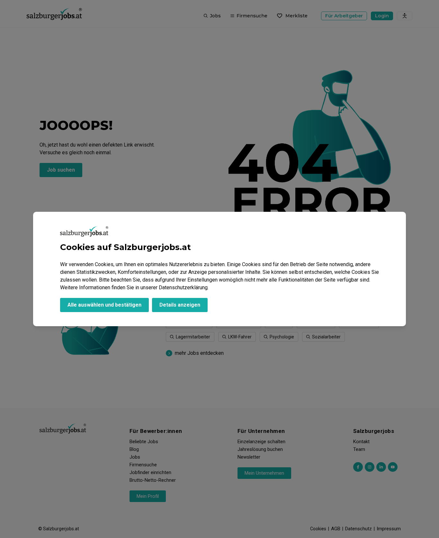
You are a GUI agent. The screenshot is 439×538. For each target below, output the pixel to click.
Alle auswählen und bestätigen (104, 305)
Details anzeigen (179, 305)
